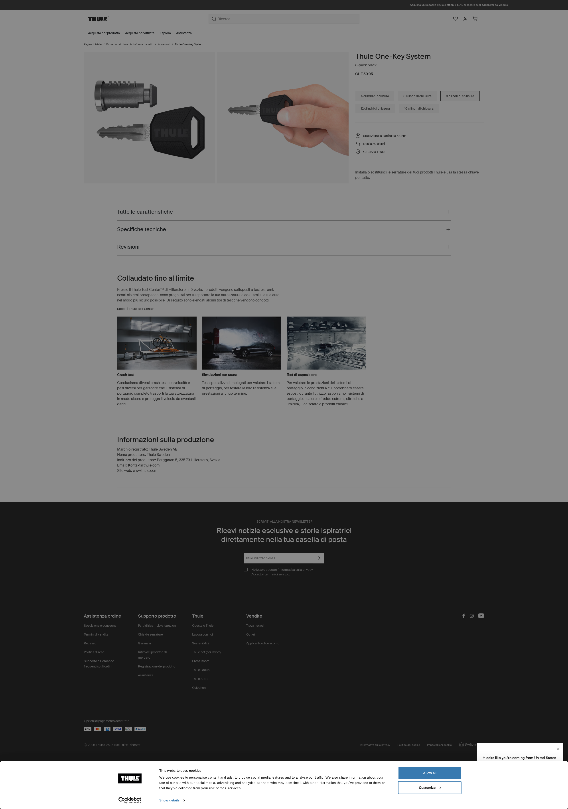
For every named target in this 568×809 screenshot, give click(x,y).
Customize (427, 787)
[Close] (558, 748)
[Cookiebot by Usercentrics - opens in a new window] (129, 800)
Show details (169, 800)
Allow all (429, 773)
